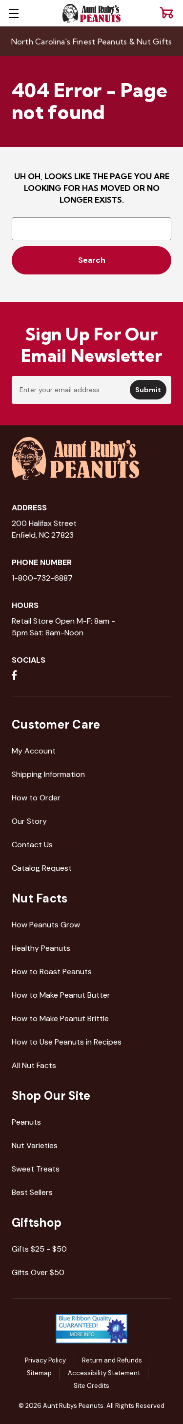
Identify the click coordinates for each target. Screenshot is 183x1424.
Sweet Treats (36, 1169)
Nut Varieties (35, 1145)
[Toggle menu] (13, 13)
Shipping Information (48, 774)
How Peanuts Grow (46, 925)
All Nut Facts (34, 1065)
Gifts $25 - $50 (39, 1249)
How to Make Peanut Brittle (60, 1018)
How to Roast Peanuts (52, 971)
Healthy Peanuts (41, 948)
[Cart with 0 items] (166, 13)
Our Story (29, 821)
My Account (34, 751)
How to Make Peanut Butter (61, 995)
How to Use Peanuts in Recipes (67, 1042)
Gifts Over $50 (38, 1272)
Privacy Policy (45, 1360)
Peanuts (26, 1122)
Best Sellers (32, 1192)
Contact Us (32, 844)
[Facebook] (14, 675)
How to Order (36, 798)
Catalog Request (42, 868)
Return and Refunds (112, 1360)
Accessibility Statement (104, 1373)
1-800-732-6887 (42, 578)
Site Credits (91, 1386)
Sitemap (39, 1373)
